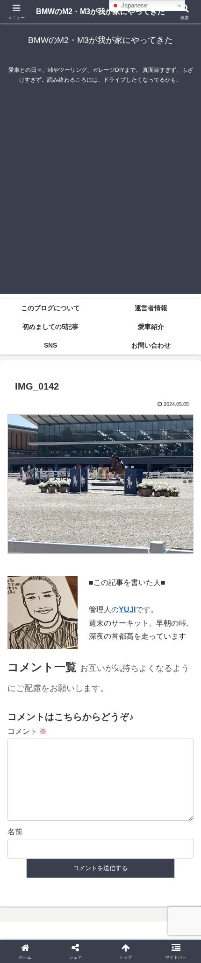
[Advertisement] (100, 193)
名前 (14, 832)
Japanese (133, 5)
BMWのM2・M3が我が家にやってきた (100, 11)
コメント (27, 731)
